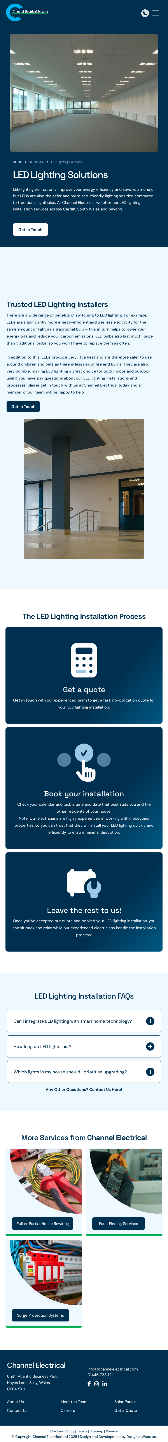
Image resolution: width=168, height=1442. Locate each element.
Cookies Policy (62, 1431)
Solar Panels (125, 1401)
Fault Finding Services (118, 1223)
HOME (17, 162)
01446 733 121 (100, 1374)
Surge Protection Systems (40, 1315)
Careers (68, 1410)
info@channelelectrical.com (113, 1369)
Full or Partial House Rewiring (43, 1223)
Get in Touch (30, 229)
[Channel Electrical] (27, 13)
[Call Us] (145, 13)
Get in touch (25, 700)
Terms (82, 1431)
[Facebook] (89, 1384)
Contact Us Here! (105, 1089)
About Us (15, 1401)
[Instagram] (96, 1384)
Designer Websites (141, 1436)
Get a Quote (125, 1410)
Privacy (112, 1431)
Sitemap (96, 1431)
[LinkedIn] (104, 1384)
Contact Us (17, 1410)
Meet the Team (74, 1401)
